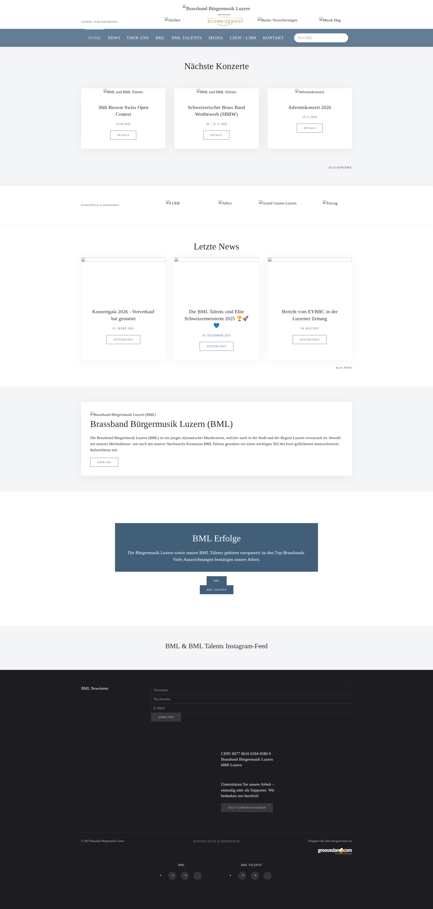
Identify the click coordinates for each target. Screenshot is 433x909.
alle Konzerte (340, 167)
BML (160, 38)
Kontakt (273, 38)
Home (94, 38)
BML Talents (187, 38)
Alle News (344, 367)
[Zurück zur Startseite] (216, 14)
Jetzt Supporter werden (247, 807)
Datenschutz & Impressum (216, 841)
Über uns (138, 38)
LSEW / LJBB (243, 38)
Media (216, 38)
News (114, 38)
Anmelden (166, 717)
